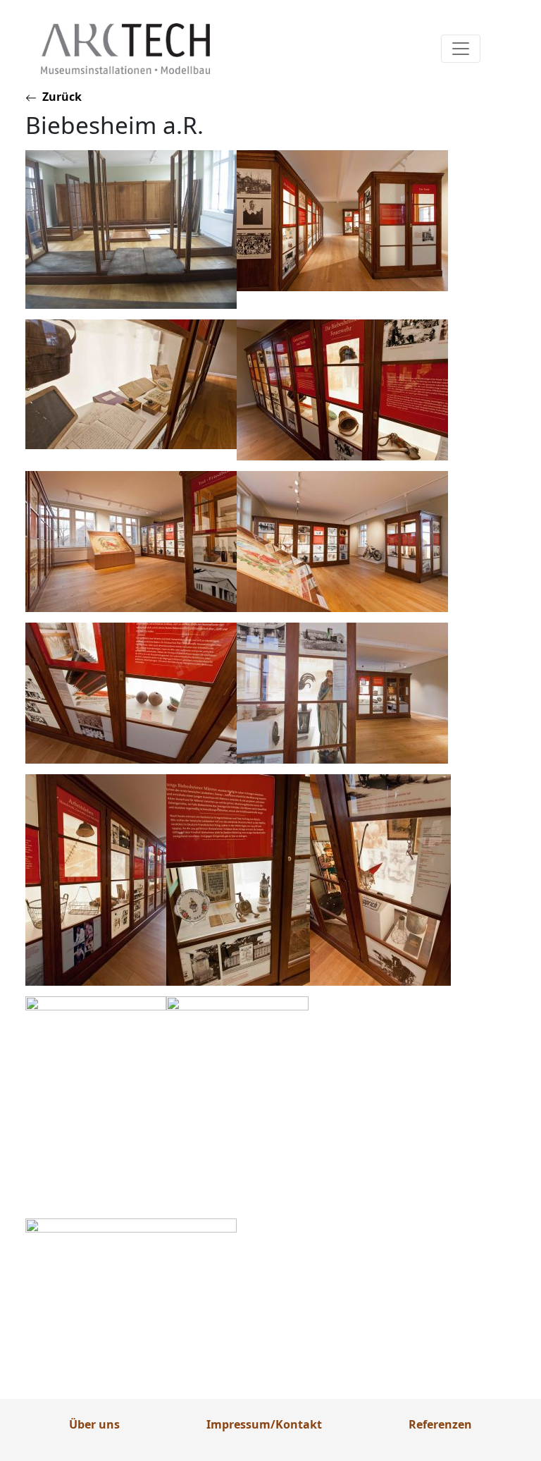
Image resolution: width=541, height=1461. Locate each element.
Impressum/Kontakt (264, 1424)
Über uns (94, 1424)
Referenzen (440, 1424)
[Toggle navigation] (460, 49)
